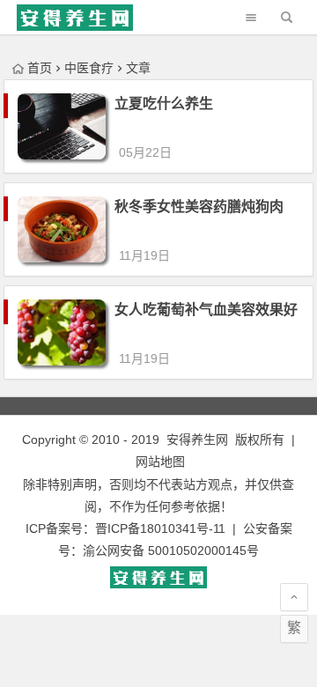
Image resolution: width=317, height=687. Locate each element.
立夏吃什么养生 (163, 103)
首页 (39, 68)
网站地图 (160, 461)
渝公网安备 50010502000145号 (171, 550)
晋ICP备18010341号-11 (160, 528)
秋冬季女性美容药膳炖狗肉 (199, 206)
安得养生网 (197, 439)
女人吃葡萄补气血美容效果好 (206, 309)
